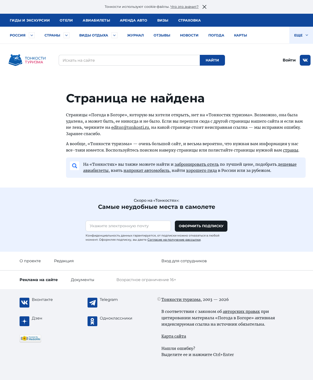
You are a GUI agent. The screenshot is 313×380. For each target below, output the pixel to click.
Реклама (39, 279)
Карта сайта (173, 336)
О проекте (30, 261)
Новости (189, 35)
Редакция (64, 261)
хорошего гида (201, 170)
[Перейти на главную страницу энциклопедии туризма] (27, 60)
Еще (298, 35)
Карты (240, 35)
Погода (216, 35)
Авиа (96, 20)
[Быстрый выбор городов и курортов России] (32, 35)
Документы (82, 279)
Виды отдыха (93, 35)
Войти (289, 60)
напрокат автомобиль (146, 170)
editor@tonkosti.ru (130, 127)
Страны (52, 35)
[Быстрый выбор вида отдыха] (114, 35)
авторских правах (241, 311)
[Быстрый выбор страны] (66, 35)
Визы (162, 20)
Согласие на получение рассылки (174, 239)
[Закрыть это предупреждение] (204, 7)
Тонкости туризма (181, 299)
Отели (66, 20)
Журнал (135, 35)
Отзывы (162, 35)
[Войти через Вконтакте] (305, 60)
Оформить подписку (201, 226)
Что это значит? (184, 6)
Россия (17, 35)
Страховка (189, 20)
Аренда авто (133, 20)
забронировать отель (197, 164)
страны (290, 150)
